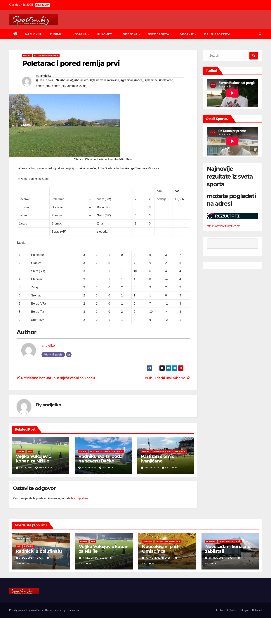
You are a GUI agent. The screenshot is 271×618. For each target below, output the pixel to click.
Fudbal (56, 34)
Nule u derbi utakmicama (166, 378)
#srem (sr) (58, 85)
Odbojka (130, 34)
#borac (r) (66, 80)
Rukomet (105, 34)
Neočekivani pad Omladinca (160, 549)
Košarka (80, 34)
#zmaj (83, 85)
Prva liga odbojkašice (168, 542)
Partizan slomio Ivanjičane (157, 459)
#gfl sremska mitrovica (104, 80)
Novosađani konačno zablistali (227, 549)
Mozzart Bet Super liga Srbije (106, 451)
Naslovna (33, 34)
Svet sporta (159, 34)
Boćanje (187, 34)
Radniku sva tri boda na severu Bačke (100, 459)
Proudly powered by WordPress (26, 610)
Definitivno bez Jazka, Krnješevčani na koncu (57, 378)
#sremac (72, 85)
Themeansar (72, 610)
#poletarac (166, 80)
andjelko (45, 75)
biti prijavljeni (79, 498)
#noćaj (138, 80)
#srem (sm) (43, 85)
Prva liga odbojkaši (230, 542)
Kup (30, 451)
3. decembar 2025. (31, 558)
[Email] (69, 354)
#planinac (151, 80)
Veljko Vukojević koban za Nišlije (33, 459)
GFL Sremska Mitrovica (46, 55)
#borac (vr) (81, 80)
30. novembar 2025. (158, 558)
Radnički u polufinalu (39, 551)
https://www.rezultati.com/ (223, 226)
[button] (260, 34)
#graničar (127, 80)
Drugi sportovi (217, 34)
